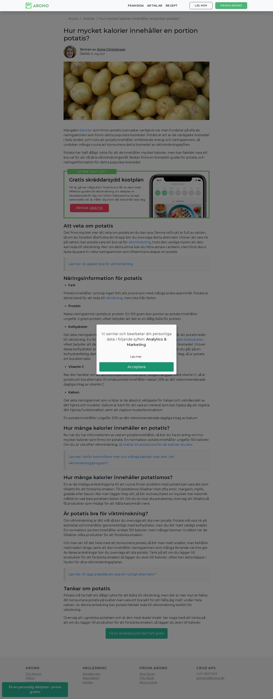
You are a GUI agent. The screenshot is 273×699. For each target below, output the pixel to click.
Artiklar (154, 5)
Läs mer (201, 5)
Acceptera (137, 366)
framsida (136, 5)
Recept (172, 5)
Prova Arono (231, 5)
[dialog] (136, 349)
